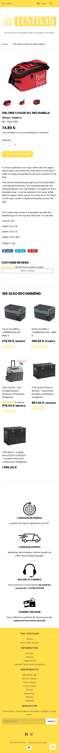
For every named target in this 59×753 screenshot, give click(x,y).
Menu (9, 3)
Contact (29, 653)
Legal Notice (29, 660)
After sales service (29, 642)
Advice (29, 639)
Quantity (6, 140)
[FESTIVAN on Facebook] (26, 734)
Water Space (29, 682)
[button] (8, 402)
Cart (43, 3)
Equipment (29, 693)
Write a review (27, 270)
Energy (29, 689)
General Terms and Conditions (29, 664)
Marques (29, 700)
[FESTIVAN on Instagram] (31, 734)
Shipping (20, 132)
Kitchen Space (29, 678)
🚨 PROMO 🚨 (29, 674)
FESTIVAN (21, 742)
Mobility (29, 697)
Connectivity (29, 686)
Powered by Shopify (37, 742)
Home (5, 44)
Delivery (30, 657)
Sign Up (51, 721)
